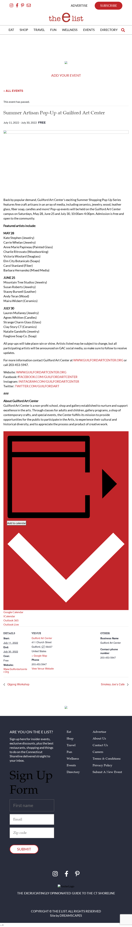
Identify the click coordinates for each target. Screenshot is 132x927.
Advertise (99, 732)
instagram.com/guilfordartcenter (49, 381)
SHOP (24, 30)
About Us (99, 738)
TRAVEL (39, 30)
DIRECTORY (109, 30)
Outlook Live (11, 624)
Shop (70, 738)
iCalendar (9, 616)
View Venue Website (43, 668)
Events (71, 765)
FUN (53, 30)
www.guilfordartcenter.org (98, 360)
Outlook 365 (11, 620)
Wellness (73, 758)
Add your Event (66, 75)
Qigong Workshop (18, 684)
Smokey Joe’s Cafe (113, 684)
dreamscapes (71, 915)
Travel (71, 745)
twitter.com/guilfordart (37, 386)
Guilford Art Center (42, 638)
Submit (24, 849)
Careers (98, 752)
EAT (11, 30)
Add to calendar (16, 523)
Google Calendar (13, 612)
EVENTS (89, 30)
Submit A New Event (107, 772)
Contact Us (100, 745)
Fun (69, 752)
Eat (69, 732)
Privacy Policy (102, 765)
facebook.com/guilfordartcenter (48, 377)
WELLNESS (70, 30)
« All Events (13, 91)
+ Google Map (39, 655)
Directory (73, 772)
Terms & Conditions (107, 758)
